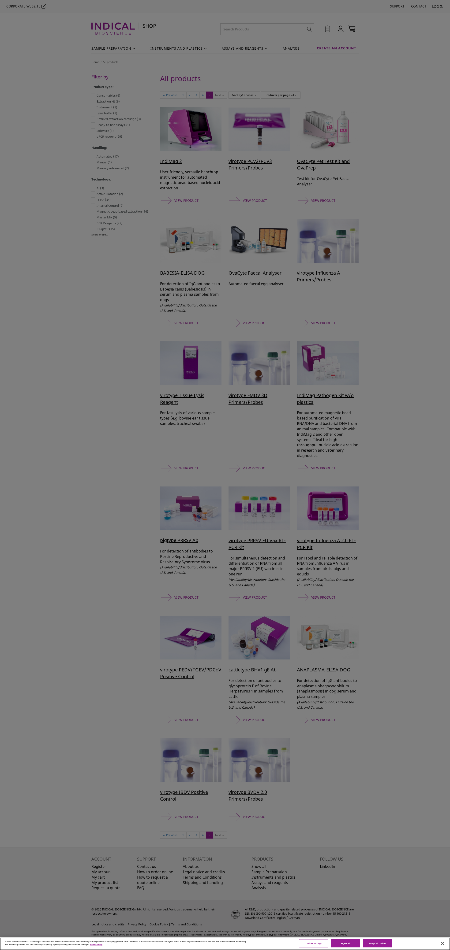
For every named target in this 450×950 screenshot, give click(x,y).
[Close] (442, 943)
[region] (225, 943)
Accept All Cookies (377, 943)
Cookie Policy (96, 944)
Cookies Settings (314, 943)
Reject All (345, 943)
